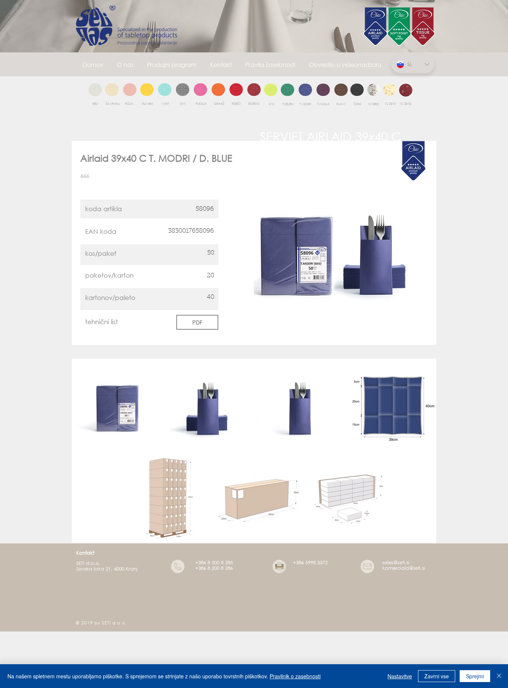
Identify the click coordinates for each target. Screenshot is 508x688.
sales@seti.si (395, 562)
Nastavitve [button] (400, 676)
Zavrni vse (436, 676)
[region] (95, 90)
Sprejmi (475, 676)
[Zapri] (499, 676)
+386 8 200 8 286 (214, 568)
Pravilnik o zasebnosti (295, 676)
